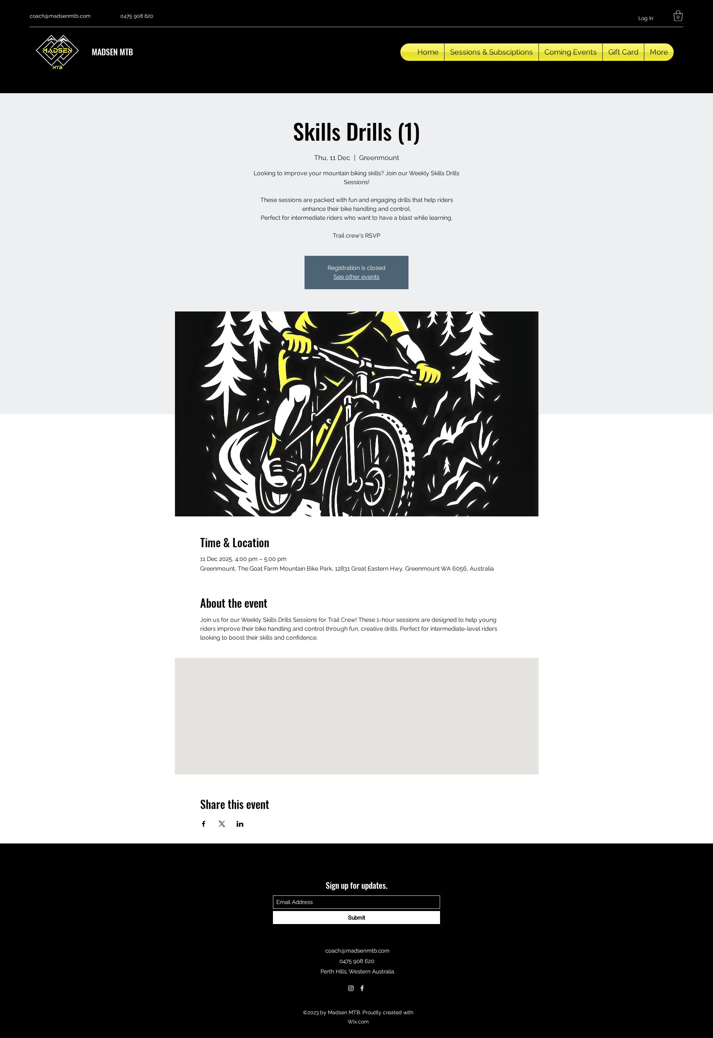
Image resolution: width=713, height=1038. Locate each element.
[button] (678, 15)
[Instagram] (351, 988)
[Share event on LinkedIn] (240, 824)
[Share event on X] (221, 824)
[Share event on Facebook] (203, 824)
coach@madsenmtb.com (60, 16)
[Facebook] (362, 988)
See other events (356, 276)
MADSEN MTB (112, 52)
